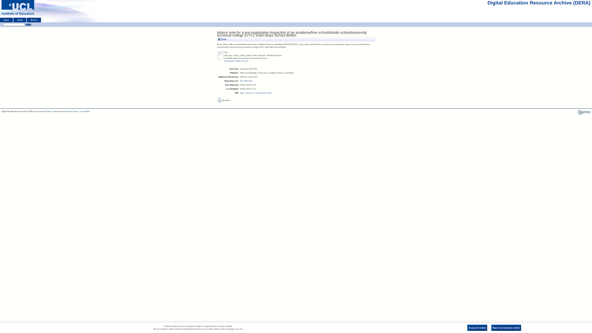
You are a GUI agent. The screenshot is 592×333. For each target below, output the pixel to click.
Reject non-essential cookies (506, 328)
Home (6, 20)
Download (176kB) (232, 61)
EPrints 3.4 (50, 111)
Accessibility (85, 111)
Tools (223, 39)
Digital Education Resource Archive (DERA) (538, 4)
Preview (245, 61)
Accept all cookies (477, 328)
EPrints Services (73, 111)
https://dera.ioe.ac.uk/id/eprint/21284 (255, 93)
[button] (219, 100)
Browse (34, 20)
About (20, 20)
